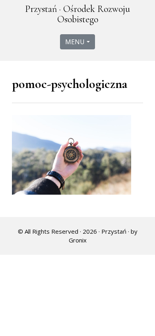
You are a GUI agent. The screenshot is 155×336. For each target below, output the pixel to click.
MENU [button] (75, 41)
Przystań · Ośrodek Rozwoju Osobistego (77, 14)
